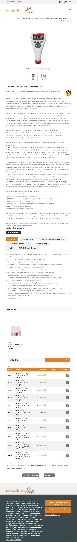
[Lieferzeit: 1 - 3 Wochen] (45, 375)
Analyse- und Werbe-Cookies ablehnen (59, 510)
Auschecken (49, 475)
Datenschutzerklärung (14, 540)
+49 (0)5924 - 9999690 (15, 2)
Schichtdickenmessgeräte (60, 18)
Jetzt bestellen (12, 232)
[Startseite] (38, 491)
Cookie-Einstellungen (52, 515)
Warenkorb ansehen (31, 475)
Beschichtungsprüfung (30, 18)
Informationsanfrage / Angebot (58, 360)
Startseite (17, 18)
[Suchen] (70, 10)
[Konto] (60, 2)
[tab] (12, 239)
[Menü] (70, 2)
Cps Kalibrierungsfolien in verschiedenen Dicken (15, 345)
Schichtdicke (44, 18)
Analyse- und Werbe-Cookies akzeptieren (59, 503)
